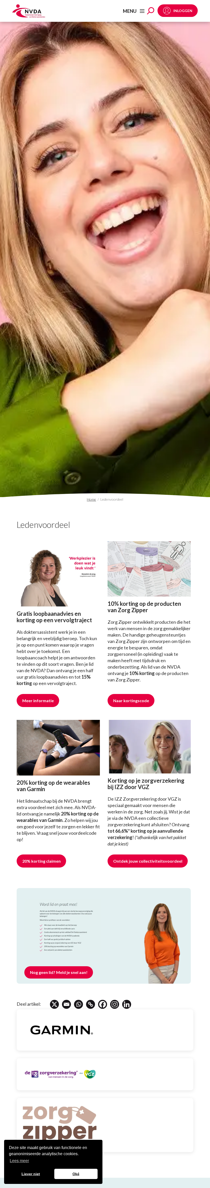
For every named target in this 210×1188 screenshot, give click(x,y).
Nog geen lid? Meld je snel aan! (59, 972)
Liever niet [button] (31, 1174)
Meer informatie (38, 700)
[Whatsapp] (78, 1004)
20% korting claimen (41, 861)
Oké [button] (75, 1174)
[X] (54, 1004)
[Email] (66, 1004)
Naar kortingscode (131, 700)
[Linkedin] (126, 1004)
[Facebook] (102, 1004)
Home (91, 499)
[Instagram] (114, 1004)
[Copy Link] (90, 1004)
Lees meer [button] (19, 1161)
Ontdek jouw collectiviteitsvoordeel (147, 861)
